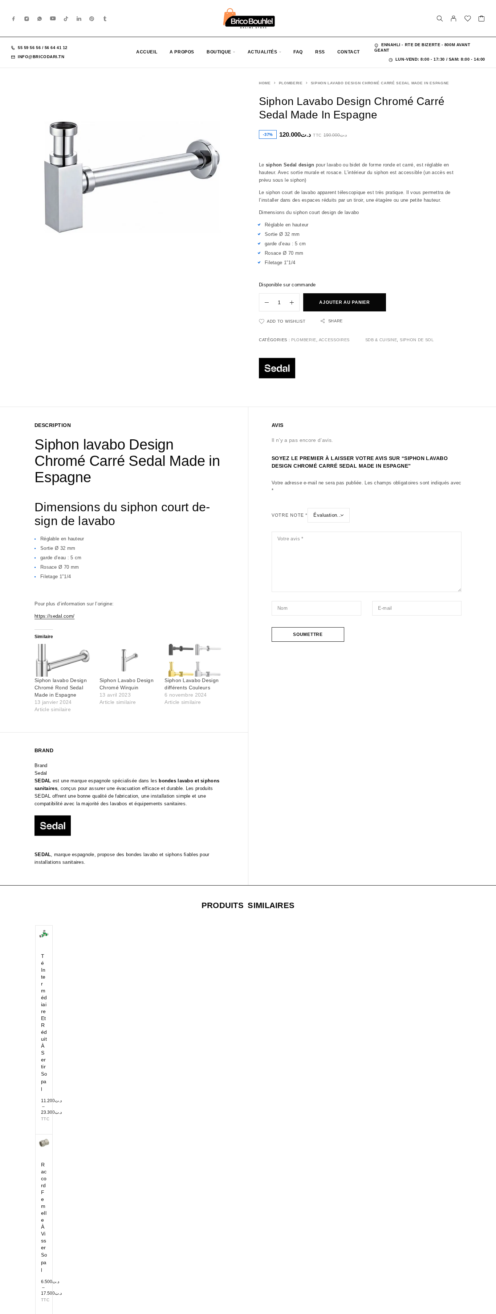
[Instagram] (27, 18)
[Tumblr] (105, 18)
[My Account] (454, 18)
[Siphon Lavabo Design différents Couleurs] (193, 660)
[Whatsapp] (39, 18)
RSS (320, 52)
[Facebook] (14, 18)
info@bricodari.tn (41, 57)
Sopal (44, 1081)
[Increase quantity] (294, 302)
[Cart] (481, 19)
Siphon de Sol (417, 340)
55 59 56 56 (30, 47)
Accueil (146, 52)
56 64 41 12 (55, 47)
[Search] (440, 18)
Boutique (219, 52)
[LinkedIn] (79, 18)
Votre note (290, 515)
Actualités (262, 52)
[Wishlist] (467, 19)
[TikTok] (66, 18)
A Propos (182, 52)
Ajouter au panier (344, 302)
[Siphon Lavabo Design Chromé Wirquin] (128, 660)
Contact (348, 52)
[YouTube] (53, 18)
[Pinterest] (92, 18)
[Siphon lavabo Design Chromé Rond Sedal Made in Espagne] (63, 660)
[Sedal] (277, 369)
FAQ (298, 52)
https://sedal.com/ (54, 616)
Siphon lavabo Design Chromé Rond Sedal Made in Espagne (60, 687)
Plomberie (291, 83)
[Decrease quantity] (264, 302)
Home (265, 83)
